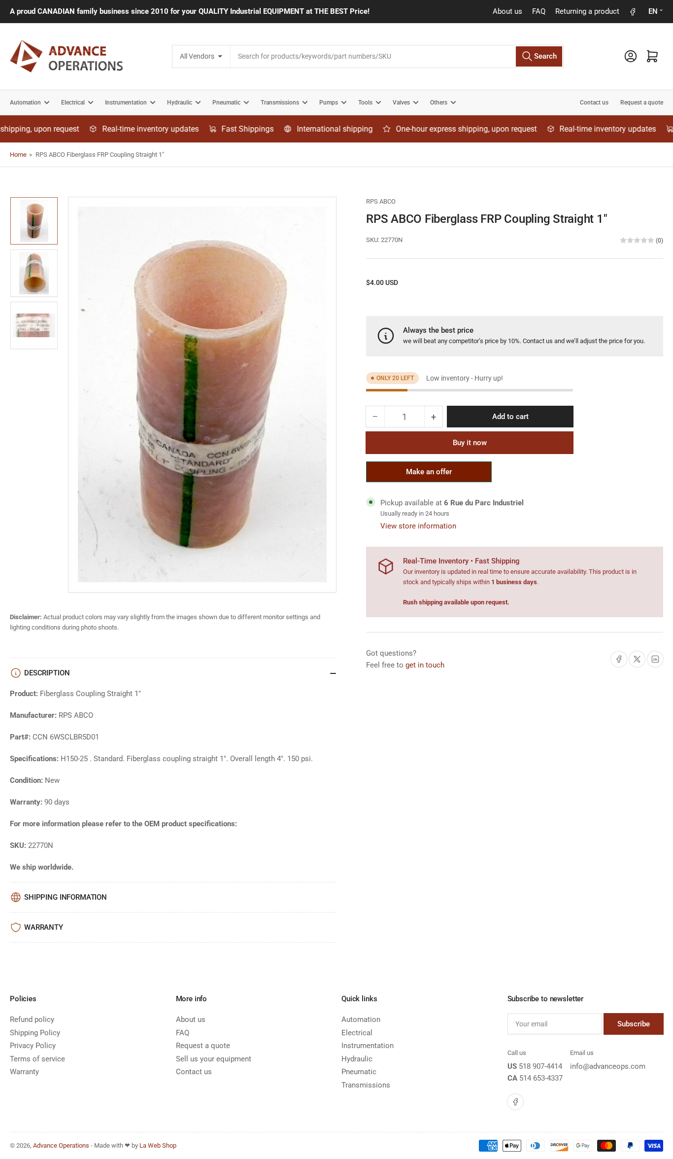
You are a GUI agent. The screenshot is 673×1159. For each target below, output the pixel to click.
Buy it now (470, 442)
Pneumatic (226, 102)
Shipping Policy (35, 1032)
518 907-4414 (540, 1066)
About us (507, 11)
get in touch (424, 665)
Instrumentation (126, 102)
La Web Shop (157, 1145)
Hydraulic (179, 102)
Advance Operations (61, 1145)
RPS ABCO (381, 201)
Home (18, 154)
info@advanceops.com (607, 1066)
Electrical (73, 102)
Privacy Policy (33, 1045)
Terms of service (37, 1058)
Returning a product (587, 11)
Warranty (24, 1071)
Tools (365, 102)
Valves (401, 102)
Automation (25, 102)
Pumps (328, 102)
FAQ (538, 11)
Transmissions (280, 102)
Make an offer (429, 474)
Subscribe (633, 1023)
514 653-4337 (541, 1078)
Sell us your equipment (213, 1058)
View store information (418, 526)
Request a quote (641, 102)
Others (438, 102)
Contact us (594, 102)
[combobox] (397, 56)
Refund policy (32, 1019)
